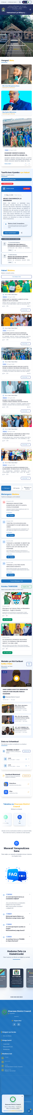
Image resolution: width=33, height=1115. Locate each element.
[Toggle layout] (22, 1096)
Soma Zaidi (6, 163)
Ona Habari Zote (16, 276)
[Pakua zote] (26, 759)
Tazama (12, 515)
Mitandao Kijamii (12, 2)
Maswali (4, 2)
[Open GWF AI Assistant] (29, 1111)
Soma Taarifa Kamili (10, 232)
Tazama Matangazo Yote (16, 581)
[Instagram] (18, 1024)
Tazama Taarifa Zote (10, 179)
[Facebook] (14, 1024)
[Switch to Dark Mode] (19, 2)
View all (29, 664)
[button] (16, 901)
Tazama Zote (26, 751)
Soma (10, 250)
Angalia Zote (25, 586)
